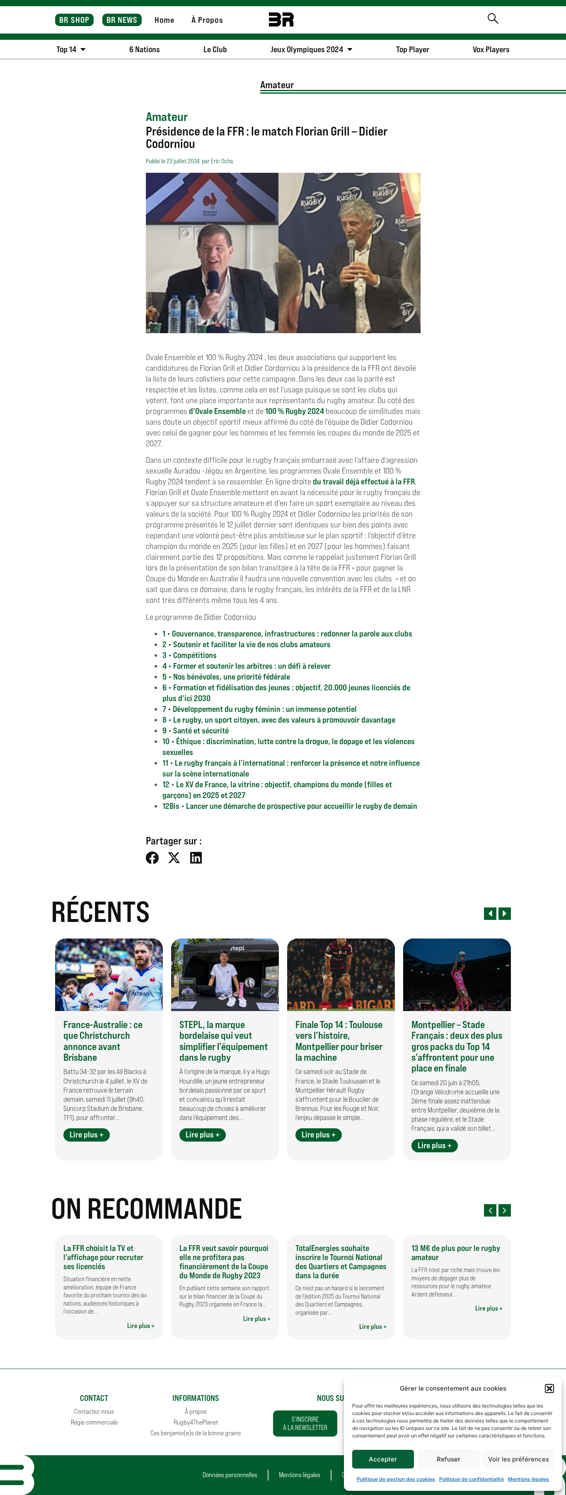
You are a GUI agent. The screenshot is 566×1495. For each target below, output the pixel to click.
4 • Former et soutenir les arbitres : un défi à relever (246, 666)
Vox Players (491, 49)
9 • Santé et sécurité (195, 730)
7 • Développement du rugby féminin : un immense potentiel (259, 709)
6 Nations (144, 49)
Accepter (383, 1459)
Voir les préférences (518, 1459)
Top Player (412, 49)
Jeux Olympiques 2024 (307, 49)
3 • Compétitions (189, 655)
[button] (549, 1388)
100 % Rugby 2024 (295, 411)
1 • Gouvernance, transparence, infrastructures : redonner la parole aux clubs (287, 634)
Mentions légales (528, 1479)
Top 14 (66, 49)
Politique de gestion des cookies (396, 1479)
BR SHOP (74, 20)
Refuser (448, 1459)
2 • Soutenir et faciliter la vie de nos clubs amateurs (246, 644)
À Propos (207, 20)
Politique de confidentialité (471, 1479)
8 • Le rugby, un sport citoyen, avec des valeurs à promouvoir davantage (278, 720)
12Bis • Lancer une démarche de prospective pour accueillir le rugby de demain (289, 806)
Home (164, 20)
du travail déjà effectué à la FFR (364, 481)
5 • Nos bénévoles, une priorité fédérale (226, 677)
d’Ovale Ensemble (218, 411)
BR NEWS (122, 20)
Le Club (215, 49)
